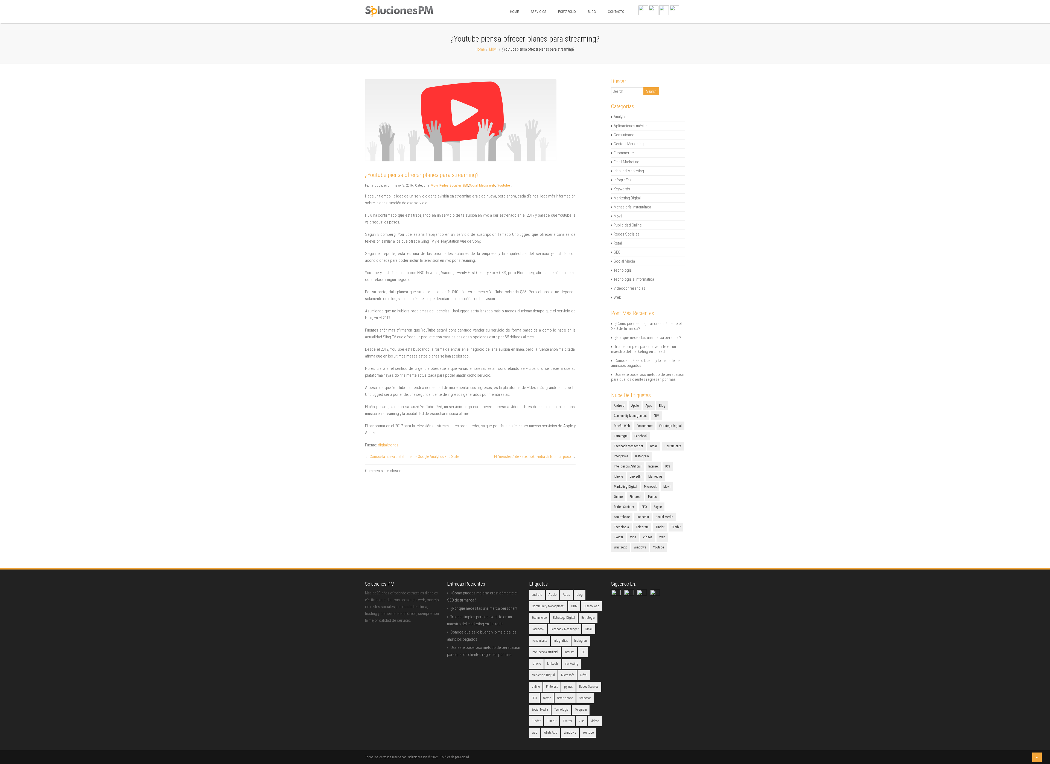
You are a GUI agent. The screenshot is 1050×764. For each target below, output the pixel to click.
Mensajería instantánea (632, 207)
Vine (633, 537)
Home (514, 12)
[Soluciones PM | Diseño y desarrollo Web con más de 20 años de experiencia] (399, 15)
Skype (658, 507)
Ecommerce (624, 152)
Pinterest (635, 497)
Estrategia (621, 436)
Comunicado (624, 134)
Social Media (478, 185)
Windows (640, 547)
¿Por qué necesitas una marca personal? (647, 337)
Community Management (630, 416)
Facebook (641, 436)
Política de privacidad (455, 757)
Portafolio (567, 12)
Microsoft (650, 487)
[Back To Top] (1037, 757)
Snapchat (643, 517)
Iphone (618, 476)
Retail (618, 243)
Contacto (616, 12)
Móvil (493, 49)
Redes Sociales (450, 185)
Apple (635, 406)
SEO (465, 185)
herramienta (672, 446)
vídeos (647, 537)
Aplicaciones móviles (631, 125)
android (619, 406)
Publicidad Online (628, 225)
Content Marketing (629, 143)
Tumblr (676, 527)
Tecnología (623, 270)
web (662, 537)
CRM (656, 416)
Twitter (618, 537)
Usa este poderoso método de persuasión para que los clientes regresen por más (647, 377)
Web (492, 185)
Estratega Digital (670, 426)
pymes (652, 497)
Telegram (642, 527)
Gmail (654, 446)
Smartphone (622, 517)
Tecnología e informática (634, 279)
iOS (667, 466)
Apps (649, 406)
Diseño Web (622, 426)
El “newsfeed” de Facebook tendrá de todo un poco (532, 456)
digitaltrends (388, 445)
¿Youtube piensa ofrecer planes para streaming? (422, 175)
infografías (621, 456)
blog (662, 406)
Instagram (642, 456)
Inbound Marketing (629, 171)
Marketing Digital (627, 198)
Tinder (659, 527)
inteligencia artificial (627, 466)
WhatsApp (620, 547)
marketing (655, 476)
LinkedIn (635, 476)
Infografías (622, 180)
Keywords (622, 189)
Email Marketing (626, 161)
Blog (592, 12)
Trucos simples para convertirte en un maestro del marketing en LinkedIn (643, 349)
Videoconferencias (629, 288)
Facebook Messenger (628, 446)
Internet (653, 466)
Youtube (503, 185)
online (618, 497)
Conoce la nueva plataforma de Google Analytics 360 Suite (414, 456)
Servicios (538, 12)
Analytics (621, 116)
